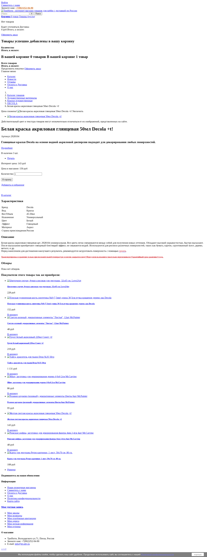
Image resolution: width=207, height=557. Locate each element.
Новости (11, 79)
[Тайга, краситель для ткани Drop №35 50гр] (30, 357)
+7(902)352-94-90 (24, 8)
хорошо (198, 554)
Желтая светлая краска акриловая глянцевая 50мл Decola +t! (34, 419)
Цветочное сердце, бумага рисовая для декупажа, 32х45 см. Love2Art (38, 286)
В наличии (7, 153)
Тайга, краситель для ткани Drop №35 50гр (26, 363)
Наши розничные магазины (21, 487)
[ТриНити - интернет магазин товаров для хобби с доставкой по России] (39, 10)
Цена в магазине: (10, 168)
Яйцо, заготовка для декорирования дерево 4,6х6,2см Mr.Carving (36, 382)
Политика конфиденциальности (23, 498)
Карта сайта (13, 501)
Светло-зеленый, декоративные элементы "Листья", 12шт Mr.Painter (38, 323)
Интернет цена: (9, 163)
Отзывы (11, 82)
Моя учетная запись (12, 507)
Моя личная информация (20, 524)
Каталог (11, 76)
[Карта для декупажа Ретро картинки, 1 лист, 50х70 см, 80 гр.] (39, 452)
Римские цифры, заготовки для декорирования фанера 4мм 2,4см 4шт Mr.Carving (43, 439)
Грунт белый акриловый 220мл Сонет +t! (25, 343)
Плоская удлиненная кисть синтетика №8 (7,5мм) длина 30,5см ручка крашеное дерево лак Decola (51, 303)
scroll (3, 549)
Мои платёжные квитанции (21, 518)
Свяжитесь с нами (10, 5)
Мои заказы (13, 513)
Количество (7, 174)
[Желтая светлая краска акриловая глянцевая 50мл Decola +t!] (39, 413)
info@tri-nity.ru (22, 544)
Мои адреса (13, 521)
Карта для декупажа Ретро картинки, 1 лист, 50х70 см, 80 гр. (34, 458)
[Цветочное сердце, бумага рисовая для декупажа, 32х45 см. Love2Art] (44, 280)
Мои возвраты (14, 515)
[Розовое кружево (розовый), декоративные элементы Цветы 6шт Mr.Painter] (47, 396)
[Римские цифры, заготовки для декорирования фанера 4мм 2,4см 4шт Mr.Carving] (50, 433)
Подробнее (7, 148)
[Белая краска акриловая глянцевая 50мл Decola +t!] (34, 116)
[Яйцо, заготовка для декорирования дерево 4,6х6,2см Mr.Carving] (42, 376)
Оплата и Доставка (17, 84)
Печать (11, 158)
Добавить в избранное (12, 185)
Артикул (6, 136)
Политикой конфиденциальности (157, 554)
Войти (4, 2)
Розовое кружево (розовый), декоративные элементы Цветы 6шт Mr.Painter (41, 402)
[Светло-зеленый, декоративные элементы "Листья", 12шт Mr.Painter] (43, 317)
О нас (10, 87)
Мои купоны (14, 526)
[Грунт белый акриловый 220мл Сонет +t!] (29, 337)
